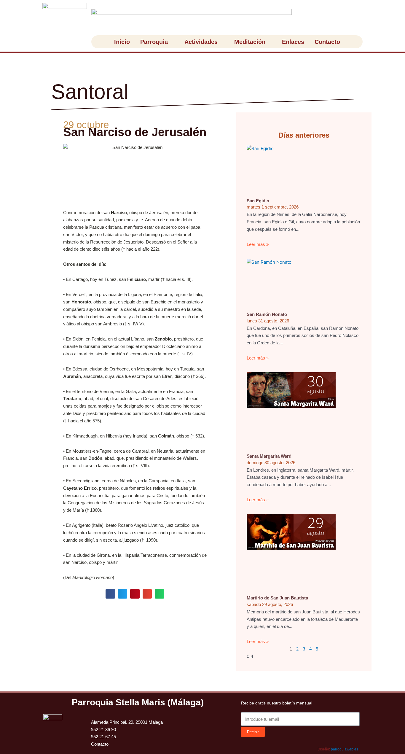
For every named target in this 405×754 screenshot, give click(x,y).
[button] (110, 594)
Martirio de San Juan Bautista (277, 597)
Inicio (122, 42)
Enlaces (293, 42)
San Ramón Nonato (267, 314)
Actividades (201, 42)
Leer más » (258, 244)
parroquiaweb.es (344, 749)
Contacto (327, 42)
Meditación (249, 42)
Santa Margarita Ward (269, 456)
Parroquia (154, 42)
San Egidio (258, 200)
